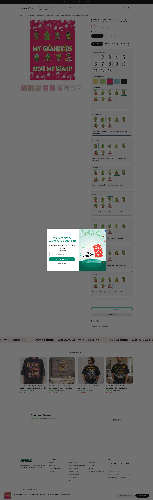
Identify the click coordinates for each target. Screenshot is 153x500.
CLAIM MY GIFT (62, 259)
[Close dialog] (104, 231)
